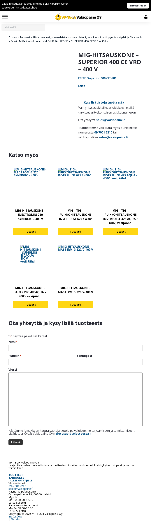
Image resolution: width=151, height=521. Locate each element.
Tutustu (30, 231)
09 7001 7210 (103, 132)
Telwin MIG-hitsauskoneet (26, 41)
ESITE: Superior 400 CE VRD (97, 78)
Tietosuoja (15, 516)
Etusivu (12, 37)
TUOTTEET (15, 475)
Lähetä (15, 442)
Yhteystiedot (138, 5)
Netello (15, 519)
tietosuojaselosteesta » (74, 434)
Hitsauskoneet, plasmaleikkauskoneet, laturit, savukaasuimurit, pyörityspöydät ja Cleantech (87, 37)
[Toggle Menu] (5, 16)
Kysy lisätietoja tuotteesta (104, 102)
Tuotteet (25, 37)
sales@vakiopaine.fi (111, 120)
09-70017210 (17, 486)
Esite (81, 86)
